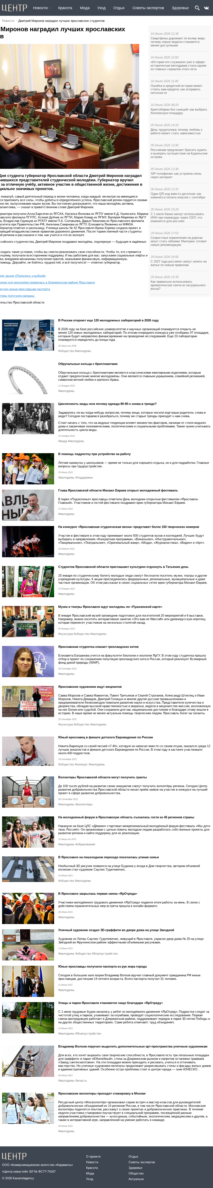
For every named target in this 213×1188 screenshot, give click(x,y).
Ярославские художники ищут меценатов (90, 686)
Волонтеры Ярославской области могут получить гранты (102, 777)
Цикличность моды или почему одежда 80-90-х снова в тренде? (107, 404)
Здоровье (180, 8)
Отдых (119, 8)
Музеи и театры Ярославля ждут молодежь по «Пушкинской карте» (110, 606)
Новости (40, 8)
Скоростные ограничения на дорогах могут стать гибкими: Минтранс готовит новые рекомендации (179, 241)
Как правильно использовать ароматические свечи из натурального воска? (178, 285)
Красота (65, 8)
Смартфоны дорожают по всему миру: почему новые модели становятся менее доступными (178, 41)
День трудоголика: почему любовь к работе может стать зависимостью (176, 131)
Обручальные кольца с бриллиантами (88, 364)
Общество (136, 1173)
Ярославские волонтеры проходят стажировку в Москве (102, 1093)
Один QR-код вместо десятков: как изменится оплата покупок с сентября (178, 195)
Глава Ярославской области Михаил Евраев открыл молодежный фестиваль (118, 490)
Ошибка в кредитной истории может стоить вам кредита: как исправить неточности (176, 89)
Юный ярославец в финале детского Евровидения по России (105, 737)
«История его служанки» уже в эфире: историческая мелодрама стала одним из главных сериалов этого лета (178, 65)
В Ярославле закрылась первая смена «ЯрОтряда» (97, 893)
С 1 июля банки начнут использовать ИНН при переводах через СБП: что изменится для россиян (177, 217)
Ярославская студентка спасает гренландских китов (98, 646)
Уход (101, 8)
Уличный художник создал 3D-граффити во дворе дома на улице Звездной (116, 930)
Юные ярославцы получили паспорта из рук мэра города (102, 966)
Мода (85, 8)
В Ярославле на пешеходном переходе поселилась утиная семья (108, 857)
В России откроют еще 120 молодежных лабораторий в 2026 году (108, 320)
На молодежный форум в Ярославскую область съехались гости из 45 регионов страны (126, 817)
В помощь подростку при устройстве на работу (94, 454)
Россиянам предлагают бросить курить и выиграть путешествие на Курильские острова (179, 153)
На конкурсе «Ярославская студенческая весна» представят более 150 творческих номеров (128, 527)
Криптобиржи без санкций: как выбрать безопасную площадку (179, 111)
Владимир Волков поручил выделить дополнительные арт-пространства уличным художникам (132, 1046)
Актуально (136, 1179)
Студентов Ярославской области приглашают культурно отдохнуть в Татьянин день (123, 566)
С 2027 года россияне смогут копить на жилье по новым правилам (179, 263)
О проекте (93, 1156)
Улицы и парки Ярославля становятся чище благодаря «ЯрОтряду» (110, 1003)
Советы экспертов (148, 8)
